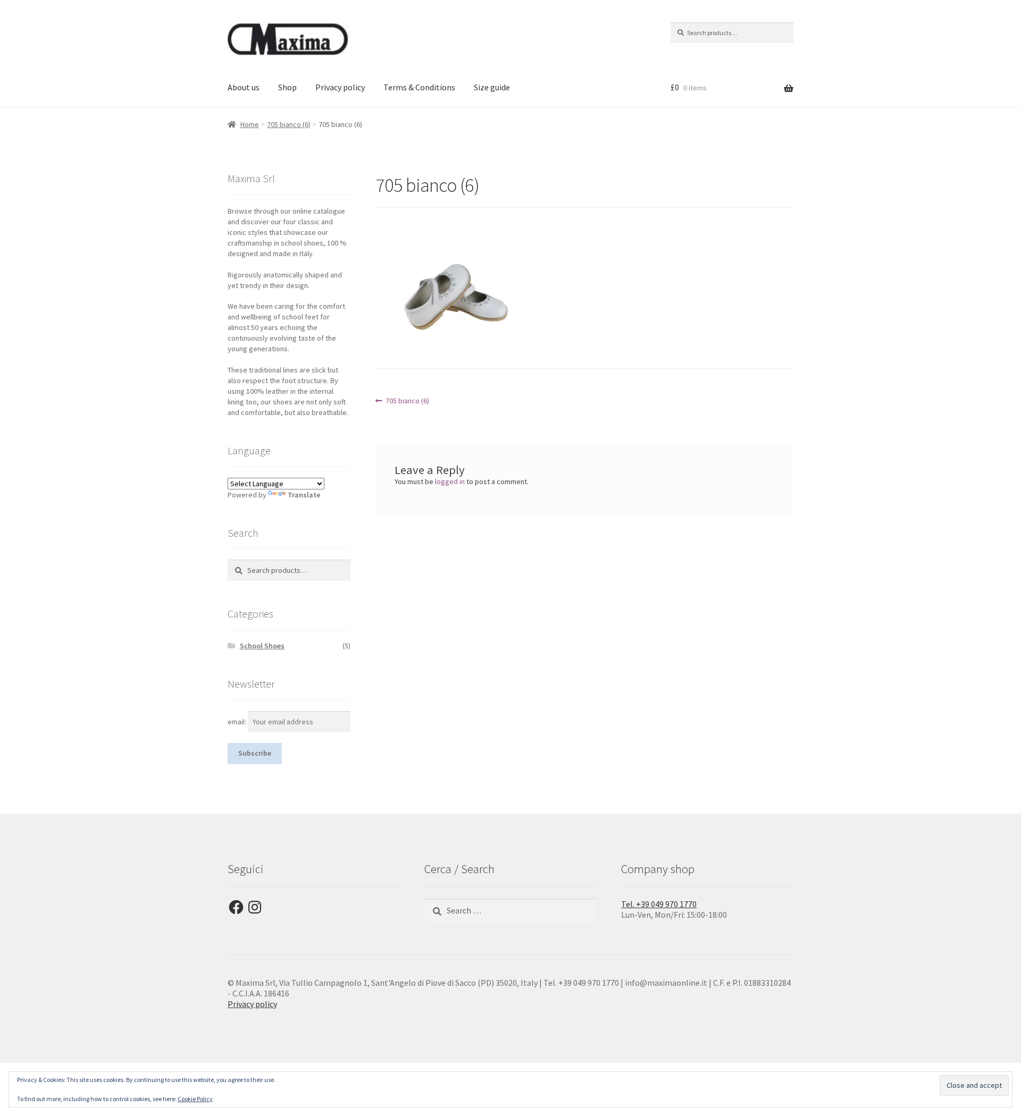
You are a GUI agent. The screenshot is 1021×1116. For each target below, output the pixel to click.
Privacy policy (340, 87)
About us (244, 87)
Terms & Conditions (419, 87)
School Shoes (262, 645)
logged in (450, 481)
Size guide (492, 87)
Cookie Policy (195, 1099)
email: (238, 721)
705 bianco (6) (289, 124)
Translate (304, 495)
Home (249, 124)
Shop (287, 87)
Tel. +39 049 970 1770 (659, 904)
